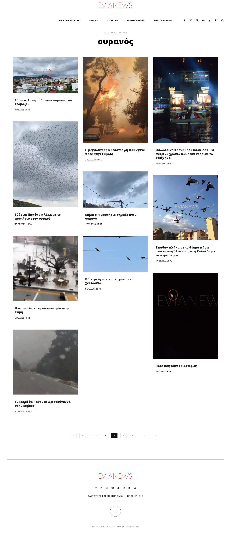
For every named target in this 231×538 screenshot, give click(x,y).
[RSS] (129, 488)
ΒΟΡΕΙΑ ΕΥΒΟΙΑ (136, 20)
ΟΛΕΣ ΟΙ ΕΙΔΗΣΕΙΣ (70, 20)
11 (146, 435)
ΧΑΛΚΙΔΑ (112, 20)
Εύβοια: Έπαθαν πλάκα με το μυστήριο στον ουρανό (38, 216)
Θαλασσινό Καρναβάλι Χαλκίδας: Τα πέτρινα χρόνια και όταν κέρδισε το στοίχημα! (185, 154)
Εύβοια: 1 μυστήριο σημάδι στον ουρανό (110, 217)
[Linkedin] (216, 20)
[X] (191, 20)
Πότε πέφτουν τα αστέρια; (176, 366)
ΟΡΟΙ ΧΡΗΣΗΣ (135, 496)
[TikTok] (210, 20)
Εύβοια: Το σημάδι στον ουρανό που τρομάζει (43, 102)
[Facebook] (185, 20)
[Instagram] (197, 20)
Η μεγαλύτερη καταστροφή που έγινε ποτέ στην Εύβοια (115, 152)
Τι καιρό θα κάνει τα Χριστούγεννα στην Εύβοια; (43, 404)
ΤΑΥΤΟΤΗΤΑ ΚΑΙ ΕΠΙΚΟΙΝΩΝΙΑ (105, 496)
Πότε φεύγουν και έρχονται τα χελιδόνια (109, 281)
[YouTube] (203, 20)
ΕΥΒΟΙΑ (93, 20)
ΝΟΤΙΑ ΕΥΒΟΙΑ (163, 20)
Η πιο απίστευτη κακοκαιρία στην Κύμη (42, 310)
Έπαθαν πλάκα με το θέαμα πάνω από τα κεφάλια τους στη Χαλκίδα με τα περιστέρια (185, 251)
